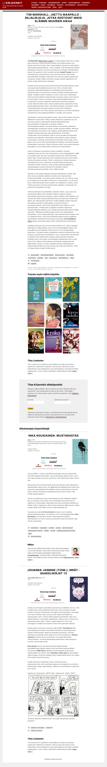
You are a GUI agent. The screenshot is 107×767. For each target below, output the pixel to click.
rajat (46, 258)
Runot (64, 3)
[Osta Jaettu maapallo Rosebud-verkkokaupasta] (53, 50)
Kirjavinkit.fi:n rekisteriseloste (56, 417)
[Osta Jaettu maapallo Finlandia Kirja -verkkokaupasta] (43, 50)
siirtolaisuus (53, 258)
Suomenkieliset (54, 3)
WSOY (29, 440)
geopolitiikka (35, 255)
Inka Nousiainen (36, 536)
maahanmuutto (60, 255)
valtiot (72, 258)
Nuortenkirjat (74, 3)
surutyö (52, 531)
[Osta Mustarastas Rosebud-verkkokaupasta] (54, 463)
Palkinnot (35, 5)
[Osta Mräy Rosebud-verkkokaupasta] (53, 597)
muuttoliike (70, 255)
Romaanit (43, 3)
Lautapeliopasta (33, 555)
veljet (30, 533)
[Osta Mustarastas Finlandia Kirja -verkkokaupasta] (44, 463)
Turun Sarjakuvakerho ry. (34, 577)
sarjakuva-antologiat (37, 727)
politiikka (40, 258)
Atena (29, 25)
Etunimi (30, 400)
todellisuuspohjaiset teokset (66, 531)
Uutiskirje (51, 5)
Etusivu (34, 3)
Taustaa (60, 5)
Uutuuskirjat (70, 5)
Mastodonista (69, 557)
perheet (58, 528)
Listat (43, 5)
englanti (33, 263)
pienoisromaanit (67, 528)
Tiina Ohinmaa (37, 31)
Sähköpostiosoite (61, 400)
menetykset (43, 528)
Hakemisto (86, 3)
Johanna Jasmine (36, 730)
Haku (55, 7)
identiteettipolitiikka (47, 255)
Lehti (60, 7)
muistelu (51, 528)
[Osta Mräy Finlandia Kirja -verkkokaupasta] (43, 597)
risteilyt (46, 531)
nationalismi (32, 258)
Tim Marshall (35, 261)
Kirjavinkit (14, 2)
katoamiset (34, 528)
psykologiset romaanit (35, 531)
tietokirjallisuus (63, 258)
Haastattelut (82, 5)
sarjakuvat (49, 727)
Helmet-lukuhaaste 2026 (41, 7)
